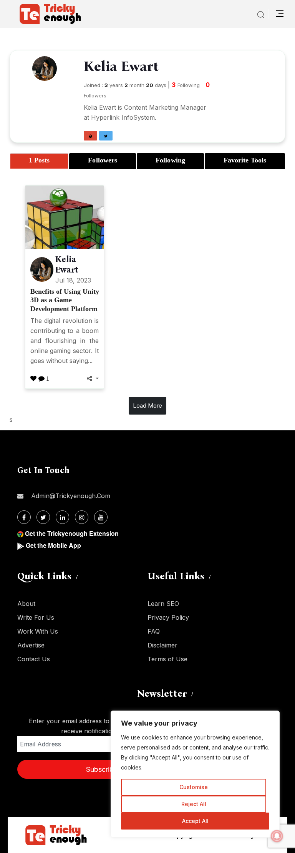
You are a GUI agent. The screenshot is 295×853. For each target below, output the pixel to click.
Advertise (31, 645)
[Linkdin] (62, 517)
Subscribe (102, 769)
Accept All (195, 821)
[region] (195, 774)
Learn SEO (163, 603)
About (26, 603)
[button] (90, 135)
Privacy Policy (168, 617)
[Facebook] (24, 517)
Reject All (193, 804)
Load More (147, 405)
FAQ (154, 631)
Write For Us (35, 617)
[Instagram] (81, 517)
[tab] (39, 161)
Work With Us (37, 631)
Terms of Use (167, 659)
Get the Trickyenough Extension (72, 533)
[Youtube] (101, 517)
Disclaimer (162, 645)
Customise (193, 787)
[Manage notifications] (277, 836)
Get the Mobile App (53, 545)
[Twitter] (43, 517)
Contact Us (33, 659)
